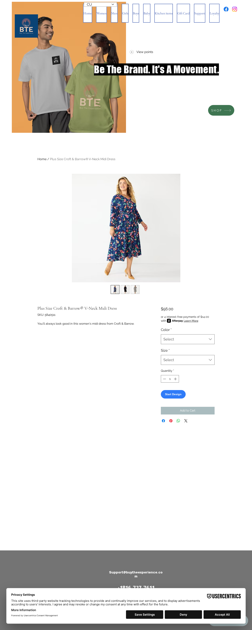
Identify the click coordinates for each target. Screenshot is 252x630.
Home (41, 159)
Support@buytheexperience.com (136, 574)
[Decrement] (164, 379)
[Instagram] (234, 9)
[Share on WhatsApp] (178, 420)
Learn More (191, 320)
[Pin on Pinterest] (171, 420)
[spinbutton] (170, 379)
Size (165, 350)
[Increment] (175, 379)
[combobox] (188, 339)
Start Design (173, 394)
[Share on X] (185, 420)
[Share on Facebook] (163, 420)
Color (166, 330)
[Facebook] (226, 9)
